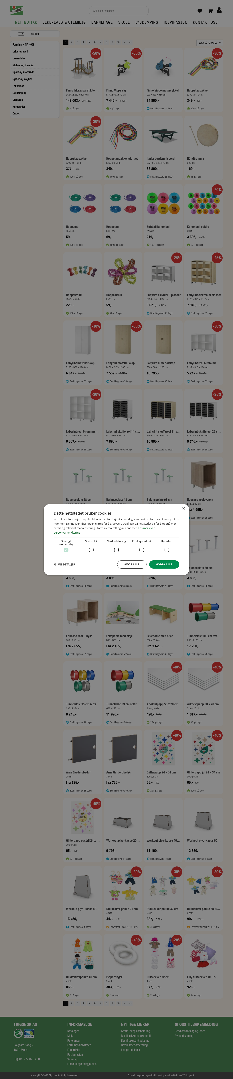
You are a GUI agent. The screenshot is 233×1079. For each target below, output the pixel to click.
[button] (64, 564)
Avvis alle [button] (131, 564)
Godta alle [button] (164, 564)
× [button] (183, 508)
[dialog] (116, 539)
